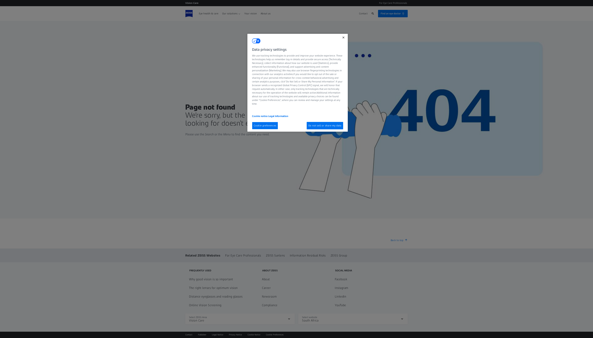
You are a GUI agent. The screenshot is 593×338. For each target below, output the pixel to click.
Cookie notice (260, 116)
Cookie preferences (265, 125)
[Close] (343, 37)
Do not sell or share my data (324, 125)
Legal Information (278, 116)
